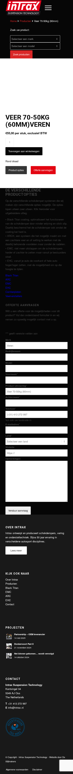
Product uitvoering (16, 385)
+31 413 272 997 (17, 703)
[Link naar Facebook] (47, 765)
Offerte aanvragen (43, 170)
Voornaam (11, 374)
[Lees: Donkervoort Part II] (8, 646)
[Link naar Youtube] (59, 765)
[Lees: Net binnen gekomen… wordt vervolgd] (8, 655)
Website (9, 447)
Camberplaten (13, 292)
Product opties (16, 170)
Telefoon (10, 408)
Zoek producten (21, 54)
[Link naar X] (53, 765)
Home (13, 21)
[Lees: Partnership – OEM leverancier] (8, 636)
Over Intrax (11, 579)
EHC (8, 288)
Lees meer (16, 550)
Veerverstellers (13, 296)
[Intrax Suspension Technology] (30, 7)
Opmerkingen (12, 458)
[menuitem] (37, 7)
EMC (8, 283)
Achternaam (12, 397)
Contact (9, 604)
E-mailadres (12, 424)
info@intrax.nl (16, 707)
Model (8, 363)
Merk (8, 340)
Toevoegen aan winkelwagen (24, 151)
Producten (25, 21)
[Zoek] (37, 7)
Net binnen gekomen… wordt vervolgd (34, 653)
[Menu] (46, 7)
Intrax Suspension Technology (33, 757)
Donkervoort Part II (23, 643)
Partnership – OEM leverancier (29, 634)
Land (8, 435)
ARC (8, 279)
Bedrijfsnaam (12, 351)
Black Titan (11, 275)
